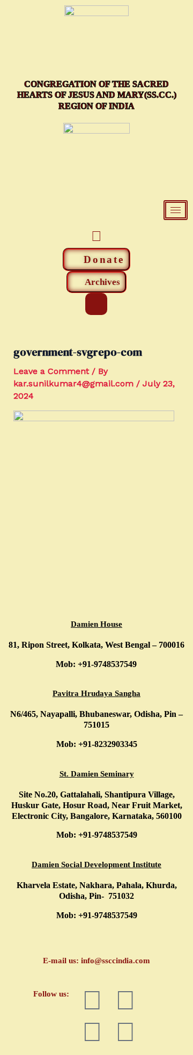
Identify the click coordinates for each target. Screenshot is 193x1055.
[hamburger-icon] (176, 210)
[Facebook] (72, 236)
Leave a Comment (51, 371)
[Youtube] (96, 236)
